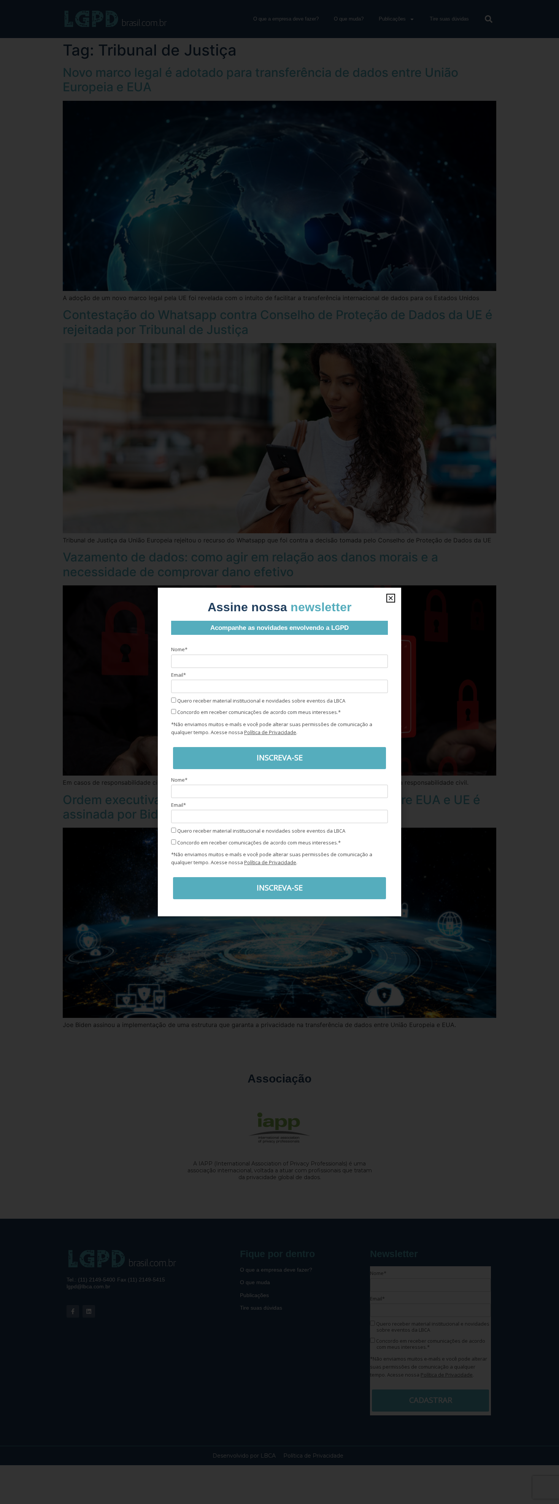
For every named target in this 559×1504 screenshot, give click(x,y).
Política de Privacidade (270, 732)
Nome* (179, 649)
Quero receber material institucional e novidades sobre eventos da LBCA (260, 701)
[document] (279, 752)
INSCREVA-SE (280, 757)
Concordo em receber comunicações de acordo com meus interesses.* (258, 712)
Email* (178, 675)
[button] (391, 598)
